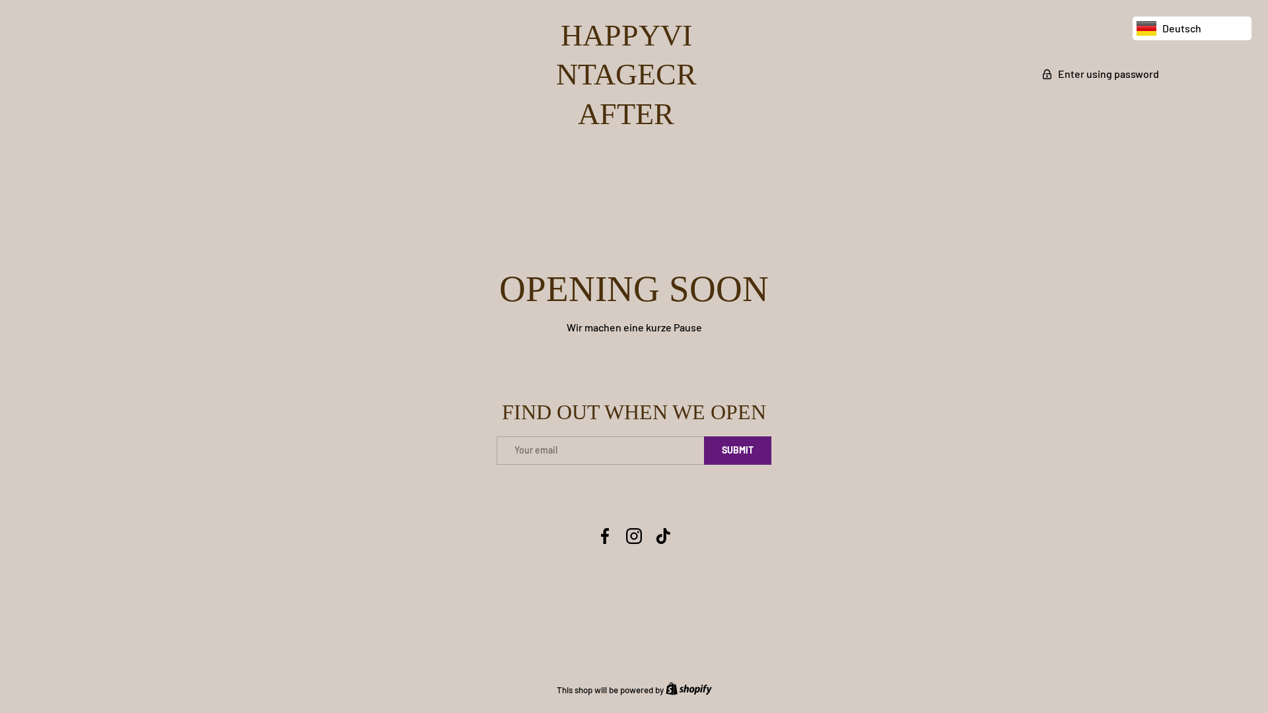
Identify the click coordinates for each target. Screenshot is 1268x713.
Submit (738, 450)
